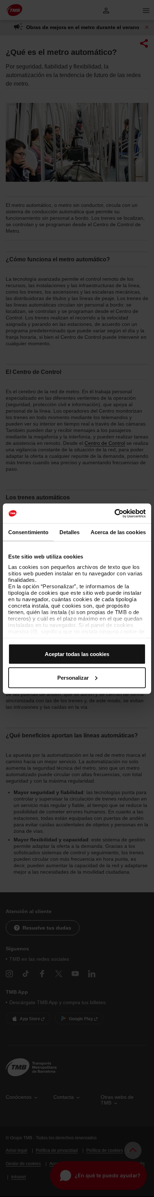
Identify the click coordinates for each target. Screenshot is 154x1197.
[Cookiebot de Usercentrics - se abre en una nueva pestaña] (114, 513)
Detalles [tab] (69, 532)
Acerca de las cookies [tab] (118, 532)
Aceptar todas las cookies (77, 654)
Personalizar (73, 677)
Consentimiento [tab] (28, 532)
